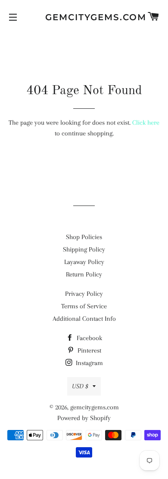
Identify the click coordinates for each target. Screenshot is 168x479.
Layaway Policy (84, 262)
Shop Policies (84, 237)
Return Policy (84, 274)
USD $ (80, 386)
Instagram (88, 363)
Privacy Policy (84, 294)
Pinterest (88, 350)
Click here (145, 122)
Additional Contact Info (84, 318)
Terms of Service (84, 306)
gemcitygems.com (84, 17)
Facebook (88, 338)
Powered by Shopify (84, 418)
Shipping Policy (84, 249)
